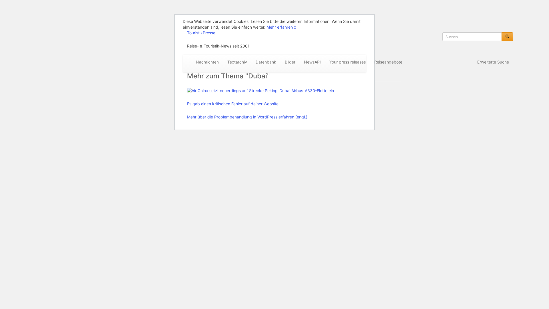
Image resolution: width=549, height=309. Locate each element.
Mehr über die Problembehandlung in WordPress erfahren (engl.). (248, 116)
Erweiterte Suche (493, 62)
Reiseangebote (388, 62)
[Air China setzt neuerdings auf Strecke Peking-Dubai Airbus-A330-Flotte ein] (260, 91)
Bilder (290, 62)
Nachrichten (207, 62)
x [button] (295, 27)
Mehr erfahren (279, 27)
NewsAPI (312, 62)
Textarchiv (237, 62)
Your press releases (347, 62)
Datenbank (266, 62)
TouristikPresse (201, 32)
